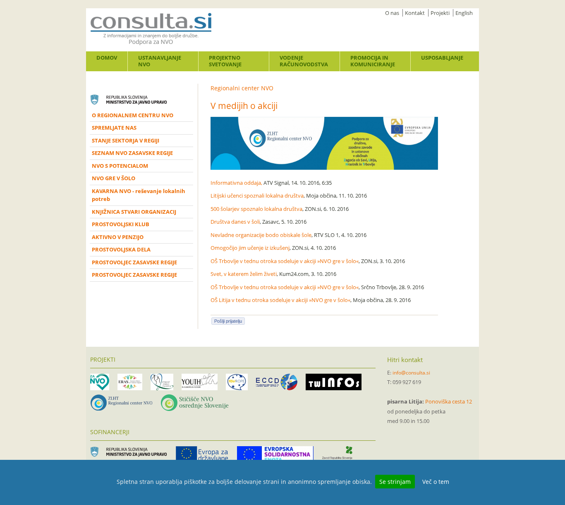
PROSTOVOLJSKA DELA (121, 249)
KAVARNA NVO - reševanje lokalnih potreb (138, 195)
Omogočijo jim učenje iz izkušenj (250, 247)
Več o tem (435, 482)
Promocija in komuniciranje (372, 61)
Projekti (440, 13)
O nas (392, 13)
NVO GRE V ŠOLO (113, 178)
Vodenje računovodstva (304, 61)
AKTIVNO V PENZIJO (118, 237)
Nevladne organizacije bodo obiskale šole (261, 235)
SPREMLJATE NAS (114, 127)
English (464, 13)
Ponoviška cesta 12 (448, 401)
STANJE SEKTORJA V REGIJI (125, 140)
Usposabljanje (442, 57)
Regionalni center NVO (242, 88)
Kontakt (415, 13)
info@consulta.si (411, 372)
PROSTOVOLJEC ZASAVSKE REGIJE (134, 262)
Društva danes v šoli (235, 221)
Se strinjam (395, 482)
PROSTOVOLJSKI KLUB (120, 224)
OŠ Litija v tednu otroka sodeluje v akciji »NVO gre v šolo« (280, 300)
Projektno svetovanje (225, 61)
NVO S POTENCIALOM (120, 165)
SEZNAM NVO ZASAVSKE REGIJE (132, 153)
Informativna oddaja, (236, 182)
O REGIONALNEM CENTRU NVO (132, 115)
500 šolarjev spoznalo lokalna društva (256, 209)
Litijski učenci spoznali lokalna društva (257, 195)
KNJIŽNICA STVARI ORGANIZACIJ (134, 211)
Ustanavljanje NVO (159, 61)
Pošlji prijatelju (228, 321)
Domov (106, 57)
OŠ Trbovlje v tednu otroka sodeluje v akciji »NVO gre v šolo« (285, 261)
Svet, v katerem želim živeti (244, 274)
